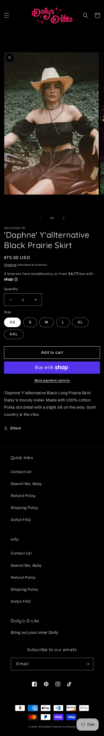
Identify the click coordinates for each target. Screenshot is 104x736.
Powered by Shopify (63, 727)
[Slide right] (64, 218)
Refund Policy (23, 496)
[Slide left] (40, 218)
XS (12, 322)
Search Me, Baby (26, 484)
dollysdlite (45, 727)
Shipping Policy (24, 508)
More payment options (52, 380)
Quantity (11, 289)
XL (80, 322)
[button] (7, 15)
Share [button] (15, 428)
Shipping (10, 264)
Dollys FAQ (21, 520)
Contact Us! (21, 472)
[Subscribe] (87, 664)
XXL (14, 334)
